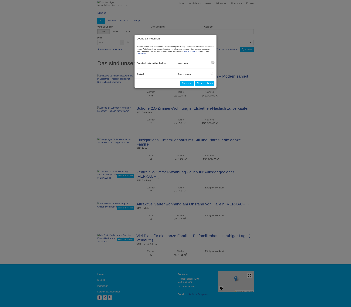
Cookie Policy (142, 54)
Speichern (187, 83)
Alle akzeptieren (205, 83)
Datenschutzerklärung (191, 51)
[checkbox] (212, 62)
